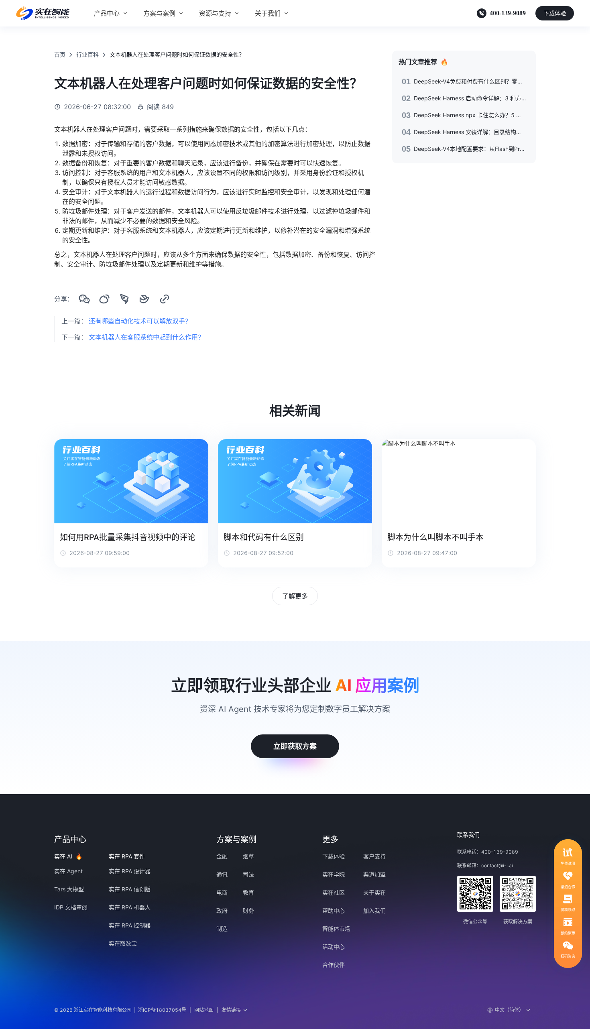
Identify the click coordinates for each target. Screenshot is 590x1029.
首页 (59, 54)
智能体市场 (336, 928)
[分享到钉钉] (124, 299)
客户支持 (374, 856)
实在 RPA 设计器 (130, 871)
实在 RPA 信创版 (130, 889)
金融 (222, 856)
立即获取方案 (295, 746)
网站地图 (204, 1010)
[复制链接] (165, 299)
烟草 (248, 856)
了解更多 (295, 596)
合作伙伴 (333, 964)
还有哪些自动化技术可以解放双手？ (140, 321)
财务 (248, 910)
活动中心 (333, 946)
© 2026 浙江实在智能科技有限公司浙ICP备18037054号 (120, 1010)
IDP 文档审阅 (70, 907)
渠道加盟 (374, 874)
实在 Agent (68, 871)
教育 (248, 892)
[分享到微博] (104, 299)
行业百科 (87, 54)
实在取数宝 (123, 943)
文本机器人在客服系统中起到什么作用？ (146, 337)
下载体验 (554, 13)
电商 (222, 892)
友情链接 (231, 1010)
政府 (222, 910)
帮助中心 (333, 910)
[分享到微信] (84, 299)
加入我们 (374, 910)
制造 (222, 928)
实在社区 (333, 892)
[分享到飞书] (144, 299)
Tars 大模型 (69, 889)
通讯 (222, 874)
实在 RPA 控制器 (130, 925)
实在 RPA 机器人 (130, 907)
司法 (248, 874)
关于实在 (374, 892)
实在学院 (333, 874)
